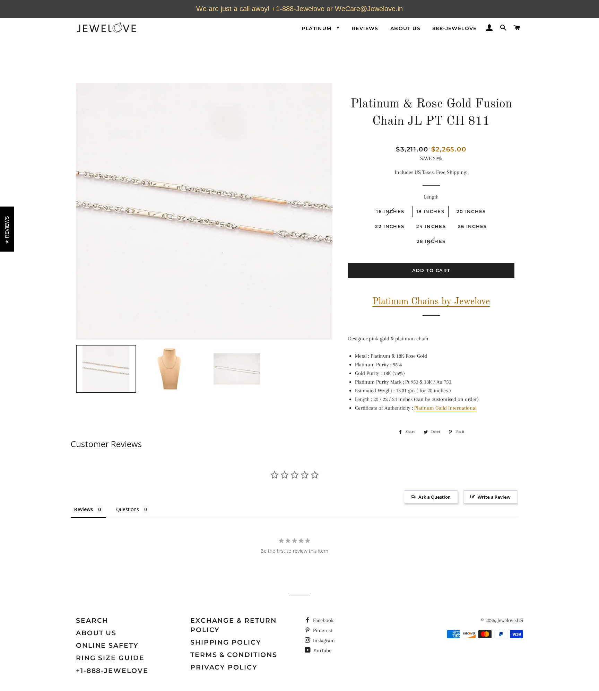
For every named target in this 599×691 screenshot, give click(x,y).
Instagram (323, 640)
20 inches (471, 211)
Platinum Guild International (445, 408)
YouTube (321, 650)
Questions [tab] (127, 509)
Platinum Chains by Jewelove (431, 301)
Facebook (322, 620)
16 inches (390, 211)
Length (431, 197)
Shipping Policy (225, 642)
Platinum (317, 28)
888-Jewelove (454, 28)
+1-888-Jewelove (112, 671)
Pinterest (322, 630)
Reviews (365, 28)
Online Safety (107, 645)
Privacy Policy (224, 667)
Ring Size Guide (110, 658)
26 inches (472, 226)
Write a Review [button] (494, 497)
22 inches (389, 226)
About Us (405, 28)
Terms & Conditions (233, 655)
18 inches (430, 211)
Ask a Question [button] (434, 497)
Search (92, 620)
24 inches (431, 226)
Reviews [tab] (83, 509)
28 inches (431, 241)
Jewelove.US (510, 620)
